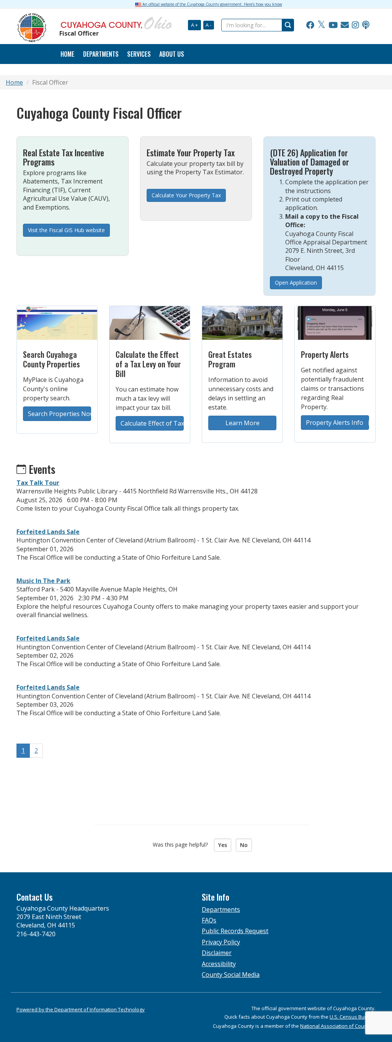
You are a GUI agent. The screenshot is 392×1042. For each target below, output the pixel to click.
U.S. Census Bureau (353, 1016)
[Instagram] (355, 25)
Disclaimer (217, 953)
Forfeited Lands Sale (48, 532)
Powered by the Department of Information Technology (80, 1009)
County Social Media (231, 974)
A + (194, 24)
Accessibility (219, 964)
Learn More (242, 423)
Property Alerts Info (335, 422)
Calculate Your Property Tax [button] (186, 195)
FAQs (209, 920)
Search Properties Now (59, 414)
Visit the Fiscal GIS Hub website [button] (66, 230)
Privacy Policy (221, 942)
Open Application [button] (296, 282)
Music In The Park (43, 581)
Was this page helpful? (182, 844)
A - (208, 24)
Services (139, 54)
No (244, 845)
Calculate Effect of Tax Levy (152, 423)
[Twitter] (321, 25)
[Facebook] (310, 25)
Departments (101, 54)
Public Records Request (235, 931)
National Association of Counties (338, 1025)
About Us (171, 54)
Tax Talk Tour (37, 482)
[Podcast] (365, 25)
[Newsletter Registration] (345, 25)
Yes (222, 845)
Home (67, 54)
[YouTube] (333, 25)
